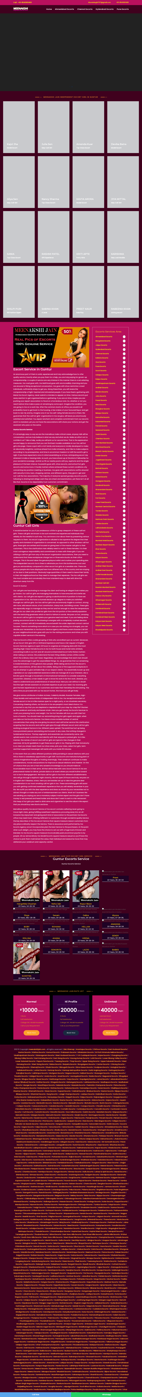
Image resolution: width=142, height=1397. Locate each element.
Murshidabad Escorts (24, 1389)
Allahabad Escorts (73, 1348)
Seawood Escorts (102, 430)
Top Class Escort (83, 148)
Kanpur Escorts (81, 1362)
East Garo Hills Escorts (72, 1234)
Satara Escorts (60, 1225)
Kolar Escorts (107, 1201)
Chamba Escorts (30, 1171)
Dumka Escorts (23, 1186)
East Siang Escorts (61, 1058)
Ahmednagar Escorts (49, 1222)
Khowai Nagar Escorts (42, 1336)
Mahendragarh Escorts (89, 1165)
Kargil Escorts (74, 1177)
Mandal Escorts (75, 1130)
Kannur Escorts (117, 1207)
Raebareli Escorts (113, 1365)
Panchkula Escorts (22, 1168)
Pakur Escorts (75, 1189)
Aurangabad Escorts (79, 1076)
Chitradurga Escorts (73, 1198)
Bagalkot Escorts (118, 1192)
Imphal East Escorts (80, 1231)
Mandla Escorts (27, 1252)
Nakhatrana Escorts (85, 1148)
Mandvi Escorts (54, 1148)
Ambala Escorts (35, 1162)
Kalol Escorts (81, 1142)
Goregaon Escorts (103, 481)
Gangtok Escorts (46, 1300)
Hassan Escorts (66, 1201)
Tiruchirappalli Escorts (29, 1321)
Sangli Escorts (80, 1219)
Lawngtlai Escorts (22, 1240)
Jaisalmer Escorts (30, 1294)
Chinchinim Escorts (23, 1109)
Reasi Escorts (113, 1180)
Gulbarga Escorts (50, 1201)
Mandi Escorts (120, 1171)
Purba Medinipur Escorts (81, 1389)
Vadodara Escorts (105, 1160)
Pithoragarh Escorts (77, 1380)
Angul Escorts (29, 1264)
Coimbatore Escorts (82, 1309)
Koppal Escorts (121, 1201)
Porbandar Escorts (59, 1157)
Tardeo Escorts (102, 511)
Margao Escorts (37, 1115)
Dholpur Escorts (56, 1291)
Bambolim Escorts (44, 1103)
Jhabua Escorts (83, 1249)
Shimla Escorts (22, 1174)
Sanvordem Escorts (97, 1124)
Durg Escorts (52, 1094)
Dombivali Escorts (103, 608)
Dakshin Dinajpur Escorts (115, 1383)
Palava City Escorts (103, 596)
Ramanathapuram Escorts (100, 1315)
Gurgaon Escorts (99, 1162)
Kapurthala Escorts (95, 1282)
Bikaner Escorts (96, 1288)
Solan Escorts (50, 1174)
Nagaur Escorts (21, 1297)
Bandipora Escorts (108, 1174)
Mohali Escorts (38, 1279)
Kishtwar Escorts (103, 1177)
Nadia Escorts (40, 1389)
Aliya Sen (12, 199)
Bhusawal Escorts (31, 1225)
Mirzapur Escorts (49, 1371)
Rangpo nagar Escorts (49, 1303)
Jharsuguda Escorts (119, 1267)
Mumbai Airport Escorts (105, 545)
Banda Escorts (96, 1353)
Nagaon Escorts (72, 1073)
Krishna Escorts (38, 1052)
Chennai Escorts (85, 9)
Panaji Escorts (92, 1118)
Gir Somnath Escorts (110, 1142)
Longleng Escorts (23, 1261)
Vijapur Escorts (29, 1154)
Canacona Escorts (40, 1106)
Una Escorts (62, 1174)
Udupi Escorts (114, 1204)
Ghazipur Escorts (29, 1377)
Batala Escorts (52, 1279)
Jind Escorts (27, 1165)
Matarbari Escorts (29, 1339)
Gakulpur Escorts (41, 1333)
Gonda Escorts (46, 1356)
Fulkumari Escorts (119, 1330)
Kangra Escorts (60, 1171)
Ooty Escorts (41, 1324)
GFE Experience (48, 258)
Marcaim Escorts (23, 1115)
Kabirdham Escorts (104, 1094)
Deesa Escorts (62, 1136)
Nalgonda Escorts (93, 1306)
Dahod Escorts (106, 1139)
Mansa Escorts (94, 1142)
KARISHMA (117, 254)
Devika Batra (118, 144)
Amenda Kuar (84, 144)
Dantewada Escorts (82, 1100)
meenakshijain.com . (37, 1049)
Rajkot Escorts (75, 1157)
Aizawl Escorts (91, 1237)
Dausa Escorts (42, 1291)
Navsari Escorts (85, 1154)
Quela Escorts (60, 1121)
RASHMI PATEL (51, 254)
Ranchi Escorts (45, 1192)
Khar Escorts (101, 549)
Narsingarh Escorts (46, 1339)
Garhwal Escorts (31, 1380)
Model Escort (12, 148)
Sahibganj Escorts (60, 1192)
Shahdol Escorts (118, 1255)
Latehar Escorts (43, 1189)
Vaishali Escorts (78, 1091)
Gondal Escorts (88, 1157)
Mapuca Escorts (96, 1127)
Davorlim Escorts (57, 1112)
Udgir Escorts (101, 1228)
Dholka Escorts (61, 1130)
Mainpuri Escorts (97, 1345)
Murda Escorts (112, 1115)
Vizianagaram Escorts (45, 1055)
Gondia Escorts (118, 1225)
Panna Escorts (108, 1252)
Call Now (35, 1394)
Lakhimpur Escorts (40, 1073)
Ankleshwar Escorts (23, 1139)
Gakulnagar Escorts (24, 1333)
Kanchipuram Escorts (52, 1312)
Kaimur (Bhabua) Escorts (24, 1082)
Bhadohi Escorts (64, 1371)
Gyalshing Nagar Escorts (64, 1300)
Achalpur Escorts (36, 1228)
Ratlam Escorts (37, 1255)
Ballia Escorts (45, 1351)
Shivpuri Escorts (50, 1258)
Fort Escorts (100, 498)
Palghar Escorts (55, 1216)
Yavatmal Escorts (87, 1225)
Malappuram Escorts (88, 1210)
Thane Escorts (101, 553)
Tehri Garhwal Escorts (116, 1380)
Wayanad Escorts (71, 1213)
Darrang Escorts (22, 1067)
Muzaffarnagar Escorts (61, 1374)
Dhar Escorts (79, 1246)
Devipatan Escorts (30, 1356)
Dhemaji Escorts (37, 1067)
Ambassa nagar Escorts (95, 1324)
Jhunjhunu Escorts (76, 1294)
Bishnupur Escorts (25, 1231)
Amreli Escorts (121, 1130)
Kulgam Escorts (117, 1177)
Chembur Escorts (103, 438)
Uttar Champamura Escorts (47, 1345)
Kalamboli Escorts (103, 421)
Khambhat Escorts (82, 1133)
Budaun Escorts (71, 1351)
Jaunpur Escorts (45, 1377)
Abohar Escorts (113, 1279)
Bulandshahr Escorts (73, 1368)
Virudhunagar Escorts (25, 1324)
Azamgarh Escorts (31, 1351)
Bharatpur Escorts (66, 1288)
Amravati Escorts (119, 1216)
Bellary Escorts (77, 1195)
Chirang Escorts (117, 1064)
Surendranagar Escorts (69, 1160)
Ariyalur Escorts (50, 1309)
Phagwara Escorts (77, 1282)
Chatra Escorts (90, 1183)
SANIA (10, 254)
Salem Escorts (119, 1315)
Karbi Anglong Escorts (98, 1070)
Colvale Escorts (39, 1109)
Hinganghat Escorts (116, 1228)
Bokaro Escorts (75, 1183)
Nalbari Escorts (86, 1073)
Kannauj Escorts (28, 1365)
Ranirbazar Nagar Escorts (108, 1339)
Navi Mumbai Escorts (104, 443)
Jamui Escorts (103, 1079)
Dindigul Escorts (22, 1312)
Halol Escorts (19, 1157)
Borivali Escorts (102, 468)
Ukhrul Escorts (55, 1234)
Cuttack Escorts (118, 1264)
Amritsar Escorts (73, 1276)
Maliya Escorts (72, 1154)
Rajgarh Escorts (23, 1255)
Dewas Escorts (66, 1246)
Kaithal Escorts (40, 1165)
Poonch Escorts (70, 1180)
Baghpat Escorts (56, 1368)
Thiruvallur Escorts (85, 1318)
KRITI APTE (83, 254)
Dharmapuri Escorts (118, 1309)
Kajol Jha (12, 144)
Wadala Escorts (102, 515)
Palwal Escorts (120, 1165)
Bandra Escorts (102, 392)
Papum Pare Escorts (45, 1061)
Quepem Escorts (74, 1121)
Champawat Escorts (109, 1377)
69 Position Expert (14, 312)
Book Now (31, 1033)
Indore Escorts (54, 1249)
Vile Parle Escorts (102, 532)
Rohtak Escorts (66, 1168)
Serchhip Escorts (79, 1240)
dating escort (116, 312)
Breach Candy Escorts (105, 451)
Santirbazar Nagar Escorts (38, 1342)
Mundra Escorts (69, 1148)
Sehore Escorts (90, 1255)
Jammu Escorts (60, 1177)
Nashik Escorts (29, 1216)
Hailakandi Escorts (25, 1070)
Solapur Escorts (88, 1216)
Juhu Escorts (101, 396)
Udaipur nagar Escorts (25, 1345)
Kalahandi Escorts (21, 1270)
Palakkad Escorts (105, 1210)
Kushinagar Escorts (116, 1359)
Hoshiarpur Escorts (23, 1279)
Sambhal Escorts (43, 1374)
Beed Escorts (72, 1225)
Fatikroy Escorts (103, 1330)
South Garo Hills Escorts (31, 1237)
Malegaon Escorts (21, 1219)
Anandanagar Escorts (115, 1324)
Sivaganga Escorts (22, 1318)
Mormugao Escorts (97, 1115)
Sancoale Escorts (47, 1124)
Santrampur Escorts (51, 1151)
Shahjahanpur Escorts (116, 1351)
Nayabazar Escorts (30, 1303)
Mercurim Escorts (53, 1115)
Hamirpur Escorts (45, 1171)
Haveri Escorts (80, 1201)
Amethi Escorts (36, 1359)
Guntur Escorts (24, 1052)
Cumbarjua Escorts (85, 1109)
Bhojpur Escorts (28, 1079)
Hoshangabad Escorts (36, 1249)
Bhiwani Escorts (49, 1162)
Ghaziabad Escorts (119, 1368)
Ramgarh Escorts (30, 1192)
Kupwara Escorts (22, 1180)
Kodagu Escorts (94, 1201)
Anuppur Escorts (109, 1240)
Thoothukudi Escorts (119, 1318)
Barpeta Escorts (69, 1064)
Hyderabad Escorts (105, 9)
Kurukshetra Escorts (70, 1165)
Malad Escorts (101, 477)
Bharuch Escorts (121, 1136)
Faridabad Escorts (65, 1162)
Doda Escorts (30, 1177)
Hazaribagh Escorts (95, 1186)
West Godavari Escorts (65, 1055)
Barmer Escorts (50, 1288)
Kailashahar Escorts (77, 1333)
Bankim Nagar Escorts (26, 1327)
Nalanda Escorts (63, 1085)
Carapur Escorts (88, 1106)
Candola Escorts (56, 1106)
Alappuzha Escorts (72, 1207)
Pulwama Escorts (55, 1180)
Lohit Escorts (96, 1058)
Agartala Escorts (55, 1324)
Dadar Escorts (101, 455)
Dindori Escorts (92, 1246)
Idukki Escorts (104, 1207)
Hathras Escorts (42, 1348)
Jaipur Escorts (101, 345)
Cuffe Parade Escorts (104, 574)
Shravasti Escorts (93, 1356)
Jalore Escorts (46, 1294)
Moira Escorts (67, 1115)
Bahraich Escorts (61, 1356)
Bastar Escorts (107, 1091)
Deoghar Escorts (105, 1183)
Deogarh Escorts (20, 1267)
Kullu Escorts (88, 1171)
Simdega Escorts (102, 1192)
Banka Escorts (95, 1076)
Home (49, 9)
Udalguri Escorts (36, 1076)
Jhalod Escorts (120, 1139)
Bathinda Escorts (119, 1276)
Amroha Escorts (96, 1371)
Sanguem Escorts (63, 1124)
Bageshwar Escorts (75, 1377)
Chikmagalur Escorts (54, 1198)
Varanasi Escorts (111, 1374)
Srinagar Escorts (44, 1183)
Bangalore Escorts (103, 341)
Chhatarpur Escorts (117, 1243)
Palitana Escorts (57, 1139)
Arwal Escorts (63, 1076)
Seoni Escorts (104, 1255)
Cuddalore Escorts (100, 1309)
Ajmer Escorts (106, 1285)
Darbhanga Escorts (57, 1079)
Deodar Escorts (75, 1136)
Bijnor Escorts (110, 1371)
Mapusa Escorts (119, 1112)
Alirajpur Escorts (94, 1240)
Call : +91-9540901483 (22, 2)
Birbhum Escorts (97, 1383)
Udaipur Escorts (102, 375)
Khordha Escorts (89, 1270)
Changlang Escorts (119, 1055)
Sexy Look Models (118, 258)
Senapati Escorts (115, 1231)
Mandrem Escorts (104, 1112)
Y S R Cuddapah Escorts (86, 1055)
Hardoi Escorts (62, 1365)
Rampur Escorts (27, 1374)
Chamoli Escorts (92, 1377)
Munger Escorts (29, 1085)
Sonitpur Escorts (118, 1073)
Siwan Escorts (51, 1091)
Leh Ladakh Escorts (39, 1180)
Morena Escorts (58, 1252)
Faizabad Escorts (109, 1356)
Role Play (80, 312)
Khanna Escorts (62, 1282)
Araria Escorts (50, 1076)
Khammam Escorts (42, 1306)
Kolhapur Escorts (51, 1219)
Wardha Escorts (87, 1228)
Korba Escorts (119, 1094)
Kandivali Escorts (103, 485)
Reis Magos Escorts (103, 1121)
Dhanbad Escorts (120, 1183)
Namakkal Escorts (44, 1315)
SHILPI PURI (14, 309)
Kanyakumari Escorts (72, 1312)
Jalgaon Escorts (103, 1216)
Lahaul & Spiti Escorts (104, 1171)
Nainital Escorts (61, 1380)
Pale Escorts (79, 1118)
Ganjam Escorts (68, 1267)
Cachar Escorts (102, 1064)
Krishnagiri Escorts (102, 1312)
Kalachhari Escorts (95, 1333)
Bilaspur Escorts (22, 1094)
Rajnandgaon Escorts (103, 1097)
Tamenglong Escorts (24, 1234)
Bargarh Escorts (75, 1264)
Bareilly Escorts (85, 1351)
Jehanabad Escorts (118, 1079)
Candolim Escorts (71, 1106)
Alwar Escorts (118, 1285)
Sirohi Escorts (116, 1297)
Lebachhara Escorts (79, 1336)
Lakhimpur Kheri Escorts (80, 1365)
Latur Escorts (20, 1222)
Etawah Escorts (109, 1362)
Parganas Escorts (114, 1389)
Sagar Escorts (64, 1255)
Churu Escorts (29, 1291)
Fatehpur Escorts (90, 1348)
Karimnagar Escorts (24, 1306)
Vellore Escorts (99, 1321)
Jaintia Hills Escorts (111, 1234)
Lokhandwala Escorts (104, 528)
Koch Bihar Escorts (88, 1386)
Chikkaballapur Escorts (34, 1198)
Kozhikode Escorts (70, 1210)
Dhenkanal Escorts (36, 1267)
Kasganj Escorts (57, 1348)
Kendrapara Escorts (56, 1270)
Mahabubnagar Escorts (61, 1306)
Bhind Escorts (71, 1243)
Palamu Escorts (88, 1189)
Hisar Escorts (112, 1162)
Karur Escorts (87, 1312)
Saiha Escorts (64, 1240)
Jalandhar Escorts (89, 1276)
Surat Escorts (101, 371)
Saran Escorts (104, 1088)
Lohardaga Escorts (60, 1189)
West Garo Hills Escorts (52, 1237)
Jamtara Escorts (112, 1186)
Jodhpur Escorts (93, 1294)
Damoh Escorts (39, 1246)
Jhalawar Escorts (60, 1294)
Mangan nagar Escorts (108, 1300)
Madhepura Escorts (109, 1082)
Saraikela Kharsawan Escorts (82, 1192)
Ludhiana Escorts (57, 1276)
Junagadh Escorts (64, 1145)
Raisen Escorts (121, 1252)
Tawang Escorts (61, 1061)
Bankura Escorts (64, 1383)
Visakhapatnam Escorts (105, 383)
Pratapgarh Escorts (48, 1297)
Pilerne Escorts (21, 1121)
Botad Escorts (71, 1139)
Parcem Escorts (105, 1118)
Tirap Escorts (75, 1061)
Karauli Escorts (107, 1294)
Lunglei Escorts (37, 1240)
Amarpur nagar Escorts (73, 1324)
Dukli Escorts (90, 1330)
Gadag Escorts (35, 1201)
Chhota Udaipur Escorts (89, 1139)
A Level (44, 312)
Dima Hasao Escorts (84, 1067)
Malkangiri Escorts (119, 1270)
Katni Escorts (96, 1249)
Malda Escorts (118, 1386)
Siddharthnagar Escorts (61, 1353)
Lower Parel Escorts (103, 502)
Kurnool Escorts (53, 1052)
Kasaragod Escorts (22, 1210)
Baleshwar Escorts (59, 1264)
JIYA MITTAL (118, 199)
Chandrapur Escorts (97, 1222)
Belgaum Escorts (62, 1195)
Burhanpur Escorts (100, 1243)
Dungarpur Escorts (72, 1291)
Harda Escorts (20, 1249)
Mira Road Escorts (103, 447)
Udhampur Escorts (60, 1183)
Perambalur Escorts (61, 1315)
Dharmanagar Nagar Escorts (52, 1330)
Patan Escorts (44, 1157)
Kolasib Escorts (121, 1237)
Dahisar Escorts (102, 472)
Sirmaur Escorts (36, 1174)
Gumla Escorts (79, 1186)
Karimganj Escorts (116, 1070)
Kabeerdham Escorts (50, 1100)
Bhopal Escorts (85, 1243)
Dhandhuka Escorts (30, 1130)
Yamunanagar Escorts (110, 1168)
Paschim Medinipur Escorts (58, 1389)
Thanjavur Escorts (38, 1318)
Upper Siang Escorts (90, 1061)
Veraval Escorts (31, 1145)
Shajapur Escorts (20, 1258)
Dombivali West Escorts (105, 617)
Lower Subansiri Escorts (25, 1061)
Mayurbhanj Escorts (22, 1273)
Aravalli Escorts (111, 1133)
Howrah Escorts (40, 1386)
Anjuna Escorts (112, 1100)
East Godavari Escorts (117, 1049)
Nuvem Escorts (40, 1118)
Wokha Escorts (110, 1261)
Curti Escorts (27, 1112)
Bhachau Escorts (117, 1145)
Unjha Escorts (111, 1151)
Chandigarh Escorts (107, 1327)
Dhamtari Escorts (38, 1094)
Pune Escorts (123, 9)
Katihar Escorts (43, 1082)
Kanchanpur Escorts (23, 1336)
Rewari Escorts (52, 1168)
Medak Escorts (79, 1306)
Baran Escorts (37, 1288)
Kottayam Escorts (53, 1210)
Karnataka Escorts (54, 1207)
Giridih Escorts (51, 1186)
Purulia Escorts (99, 1389)
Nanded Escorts (66, 1219)
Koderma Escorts (28, 1189)
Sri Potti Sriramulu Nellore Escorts (109, 1052)
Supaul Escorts (64, 1091)
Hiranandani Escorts (104, 489)
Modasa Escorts (28, 1136)
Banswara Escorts (22, 1288)
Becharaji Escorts (84, 1151)
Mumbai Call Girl (102, 583)
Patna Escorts (119, 1085)
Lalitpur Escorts (66, 1362)
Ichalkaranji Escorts (80, 1222)
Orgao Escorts (67, 1118)
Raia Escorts (88, 1121)
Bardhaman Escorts (80, 1383)
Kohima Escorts (122, 1258)
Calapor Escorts (23, 1106)
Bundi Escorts (110, 1288)
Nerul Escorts (101, 404)
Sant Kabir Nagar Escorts (38, 1353)
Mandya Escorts (22, 1204)
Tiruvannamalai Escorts (81, 1321)
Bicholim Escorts (91, 1103)
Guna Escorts (105, 1246)
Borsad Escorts (67, 1133)
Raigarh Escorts (72, 1097)
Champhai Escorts (106, 1237)
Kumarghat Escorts (61, 1336)
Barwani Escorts (45, 1243)
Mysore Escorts (36, 1204)
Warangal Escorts (35, 1309)
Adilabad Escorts (102, 1303)
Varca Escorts (55, 1127)
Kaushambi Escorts (106, 1348)
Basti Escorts (21, 1353)
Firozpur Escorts (45, 1285)
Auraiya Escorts (95, 1362)
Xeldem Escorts (81, 1127)
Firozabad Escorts (80, 1345)
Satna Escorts (77, 1255)
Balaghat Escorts (30, 1243)
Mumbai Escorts (100, 1213)
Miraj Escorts (64, 1222)
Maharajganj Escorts (22, 1362)
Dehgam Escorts (67, 1142)
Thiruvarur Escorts (101, 1318)
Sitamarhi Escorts (36, 1091)
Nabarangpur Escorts (41, 1273)
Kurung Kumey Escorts (79, 1058)
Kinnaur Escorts (74, 1171)
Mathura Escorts (112, 1345)
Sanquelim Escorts (80, 1124)
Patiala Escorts (104, 1276)
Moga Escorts (100, 1279)
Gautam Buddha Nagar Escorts (96, 1368)
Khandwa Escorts (111, 1249)
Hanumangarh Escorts (110, 1291)
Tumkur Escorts (100, 1204)
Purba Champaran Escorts (25, 1088)
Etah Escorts (29, 1348)
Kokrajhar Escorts (23, 1073)
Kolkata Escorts (102, 358)
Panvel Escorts (101, 426)
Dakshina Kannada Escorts (94, 1198)
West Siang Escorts (40, 1064)
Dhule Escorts (33, 1222)
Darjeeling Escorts (24, 1386)
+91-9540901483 (122, 2)
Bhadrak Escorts (103, 1264)
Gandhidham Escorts (23, 1148)
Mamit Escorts (51, 1240)
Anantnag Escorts (76, 1174)
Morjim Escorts (81, 1115)
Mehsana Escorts (68, 1151)
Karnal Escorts (54, 1165)
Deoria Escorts (100, 1359)
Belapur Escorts (102, 413)
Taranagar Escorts (97, 1342)
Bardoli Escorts (52, 1160)
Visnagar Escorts (44, 1154)
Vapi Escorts (21, 1162)
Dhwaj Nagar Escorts (74, 1330)
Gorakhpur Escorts (85, 1359)
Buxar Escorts (42, 1079)
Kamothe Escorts (102, 417)
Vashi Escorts (101, 434)
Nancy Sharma (50, 199)
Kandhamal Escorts (38, 1270)
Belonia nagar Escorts (45, 1327)
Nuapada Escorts (74, 1273)
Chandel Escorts (42, 1231)
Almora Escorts (59, 1377)
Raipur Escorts (101, 379)
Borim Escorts (105, 1103)
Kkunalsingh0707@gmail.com (99, 2)
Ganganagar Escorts (90, 1291)
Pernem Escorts (120, 1118)
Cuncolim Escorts (101, 1109)
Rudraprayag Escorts (96, 1380)
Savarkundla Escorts (37, 1133)
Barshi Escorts (22, 1228)
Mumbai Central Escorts (105, 506)
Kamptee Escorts (103, 1225)
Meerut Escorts (41, 1368)
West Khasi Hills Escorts (74, 1237)
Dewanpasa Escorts (30, 1330)
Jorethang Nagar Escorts (87, 1300)
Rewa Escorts (50, 1255)
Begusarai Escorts (110, 1076)
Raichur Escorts (50, 1204)
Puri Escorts (88, 1273)
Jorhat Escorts (40, 1070)
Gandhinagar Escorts (50, 1142)
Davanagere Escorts (115, 1198)
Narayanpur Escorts (56, 1097)
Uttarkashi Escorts (48, 1383)
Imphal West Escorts (98, 1231)
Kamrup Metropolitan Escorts (75, 1070)
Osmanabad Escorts (53, 1228)
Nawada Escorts (78, 1085)
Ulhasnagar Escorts (104, 562)
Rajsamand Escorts (66, 1297)
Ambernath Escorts (103, 604)
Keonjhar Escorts (73, 1270)
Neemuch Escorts (93, 1252)
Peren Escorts (68, 1261)
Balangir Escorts (43, 1264)
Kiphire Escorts (108, 1258)
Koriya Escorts (20, 1097)
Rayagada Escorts (102, 1273)
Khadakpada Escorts (104, 630)
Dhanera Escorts (91, 1136)
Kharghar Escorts (103, 409)
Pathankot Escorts (85, 1279)
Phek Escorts (80, 1261)
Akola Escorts (122, 1219)
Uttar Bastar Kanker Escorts (28, 1100)
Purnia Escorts (43, 1088)
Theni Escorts (53, 1318)
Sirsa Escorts (79, 1168)
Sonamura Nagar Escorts (77, 1342)
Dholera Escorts (46, 1130)
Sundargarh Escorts (40, 1276)
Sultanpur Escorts (68, 1359)
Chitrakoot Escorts (80, 1353)
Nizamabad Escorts (111, 1306)
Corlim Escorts (53, 1109)
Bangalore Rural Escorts (43, 1195)
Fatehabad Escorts (82, 1162)
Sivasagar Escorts (102, 1073)
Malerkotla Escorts (32, 1282)
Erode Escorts (36, 1312)
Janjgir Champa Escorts (69, 1094)
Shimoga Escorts (85, 1204)
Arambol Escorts (28, 1103)
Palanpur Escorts (106, 1136)
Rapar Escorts (101, 1148)
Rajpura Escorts (31, 1285)
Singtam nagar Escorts (83, 1303)
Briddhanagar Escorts (88, 1327)
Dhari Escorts (21, 1133)
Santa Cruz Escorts (103, 536)
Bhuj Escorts (91, 1145)
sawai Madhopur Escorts (86, 1297)
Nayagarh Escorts (58, 1273)
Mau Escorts (58, 1351)
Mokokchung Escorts (40, 1261)
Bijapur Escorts (121, 1091)
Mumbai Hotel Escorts (104, 540)
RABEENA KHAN (121, 309)
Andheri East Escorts (104, 570)
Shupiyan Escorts (28, 1183)
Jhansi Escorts (52, 1362)
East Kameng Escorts (43, 1058)
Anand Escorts (53, 1133)
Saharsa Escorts (72, 1088)
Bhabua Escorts (93, 1091)
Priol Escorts (48, 1121)
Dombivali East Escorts (105, 613)
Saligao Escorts (118, 1121)
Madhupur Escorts (113, 1336)
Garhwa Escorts (37, 1186)
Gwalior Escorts (119, 1246)
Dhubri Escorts (52, 1067)
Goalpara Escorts (101, 1067)
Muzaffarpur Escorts (46, 1085)
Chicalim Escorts (103, 1106)
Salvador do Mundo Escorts (26, 1124)
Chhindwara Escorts (23, 1246)
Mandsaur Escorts (43, 1252)
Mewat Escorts (107, 1165)
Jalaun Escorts (39, 1362)
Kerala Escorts (86, 1213)
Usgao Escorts (28, 1127)
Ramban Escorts (99, 1180)
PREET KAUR (84, 309)
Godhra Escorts (119, 1154)
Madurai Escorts (118, 1312)
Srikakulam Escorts (86, 1052)
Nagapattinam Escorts (25, 1315)
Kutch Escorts (79, 1145)
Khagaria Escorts (58, 1082)
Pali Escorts (34, 1297)
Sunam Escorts (77, 1285)
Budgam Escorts (92, 1174)
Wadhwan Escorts (88, 1160)
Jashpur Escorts (87, 1094)
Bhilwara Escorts (82, 1288)
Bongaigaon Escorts (86, 1064)
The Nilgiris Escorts (68, 1318)
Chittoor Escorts (100, 1049)
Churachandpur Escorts (60, 1231)
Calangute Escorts (121, 1103)
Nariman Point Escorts (105, 519)
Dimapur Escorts (93, 1258)
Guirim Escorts (89, 1112)
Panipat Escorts (37, 1168)
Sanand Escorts (89, 1130)
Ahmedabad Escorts (64, 9)
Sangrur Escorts (47, 1282)
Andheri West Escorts (104, 566)
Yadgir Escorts (39, 1207)
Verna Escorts (68, 1127)
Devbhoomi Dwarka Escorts (28, 1142)
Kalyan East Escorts (104, 621)
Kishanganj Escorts (75, 1082)
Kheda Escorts (114, 1148)
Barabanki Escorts (51, 1359)
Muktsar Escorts (111, 1282)
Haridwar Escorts (46, 1380)
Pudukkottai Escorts (79, 1315)
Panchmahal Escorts (102, 1154)
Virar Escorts (41, 1216)
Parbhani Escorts (115, 1222)
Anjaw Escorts (104, 1055)
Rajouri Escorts (85, 1180)
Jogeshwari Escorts (103, 460)
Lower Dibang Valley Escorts (114, 1058)
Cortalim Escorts (68, 1109)
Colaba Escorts (102, 523)
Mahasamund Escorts (37, 1097)
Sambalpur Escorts (120, 1273)
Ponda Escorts (35, 1121)
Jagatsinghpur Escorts (86, 1267)
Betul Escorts (58, 1243)
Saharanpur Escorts (80, 1374)
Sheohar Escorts (20, 1091)
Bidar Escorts (89, 1195)
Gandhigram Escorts (58, 1333)
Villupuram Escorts (114, 1321)
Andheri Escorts (102, 388)
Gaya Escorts (72, 1079)
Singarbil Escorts (58, 1342)
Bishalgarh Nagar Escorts (67, 1327)
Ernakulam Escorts (89, 1207)
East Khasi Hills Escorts (92, 1234)
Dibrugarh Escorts (66, 1067)
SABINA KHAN (50, 309)
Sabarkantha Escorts (106, 1157)
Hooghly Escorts (55, 1386)
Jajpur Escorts (103, 1267)
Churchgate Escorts (104, 464)
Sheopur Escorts (36, 1258)
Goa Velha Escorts (73, 1112)
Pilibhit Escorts (99, 1351)
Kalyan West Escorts (104, 625)
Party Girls (80, 258)
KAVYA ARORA (85, 199)
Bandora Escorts (60, 1103)
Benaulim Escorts (76, 1103)
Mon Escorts (56, 1261)
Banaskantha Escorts (46, 1136)
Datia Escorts (53, 1246)
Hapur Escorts (20, 1371)
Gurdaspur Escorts (68, 1279)
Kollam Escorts (38, 1210)
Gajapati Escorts (53, 1267)
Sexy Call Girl (47, 148)
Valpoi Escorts (41, 1127)
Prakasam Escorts (68, 1052)
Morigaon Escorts (56, 1073)
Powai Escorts (101, 400)
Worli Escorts (101, 494)
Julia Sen (47, 144)
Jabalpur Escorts (68, 1249)
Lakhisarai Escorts (91, 1082)
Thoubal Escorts (41, 1234)
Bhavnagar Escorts (41, 1139)
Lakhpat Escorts (40, 1148)
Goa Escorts (101, 362)
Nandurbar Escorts (72, 1228)
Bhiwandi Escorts (95, 1219)
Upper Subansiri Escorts (111, 1061)
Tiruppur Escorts (63, 1321)
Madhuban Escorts (97, 1336)
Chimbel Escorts (118, 1106)
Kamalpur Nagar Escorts (114, 1333)
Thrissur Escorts (55, 1213)
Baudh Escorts (89, 1264)
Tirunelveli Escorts (47, 1321)
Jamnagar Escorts (47, 1145)
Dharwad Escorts (21, 1201)
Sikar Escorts (103, 1297)
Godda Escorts (65, 1186)
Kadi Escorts (98, 1151)
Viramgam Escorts (105, 1130)
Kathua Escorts (88, 1177)
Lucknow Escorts (98, 1365)
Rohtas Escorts (57, 1088)
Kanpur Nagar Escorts (45, 1365)
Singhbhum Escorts (104, 1189)
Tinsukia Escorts (21, 1076)
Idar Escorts (27, 1160)
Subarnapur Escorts (22, 1276)
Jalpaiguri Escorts (71, 1386)
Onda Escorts (53, 1118)
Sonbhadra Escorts (80, 1371)
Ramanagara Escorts (68, 1204)
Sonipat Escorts (92, 1168)
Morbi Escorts (58, 1154)
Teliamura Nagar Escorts (116, 1342)
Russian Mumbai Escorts (105, 587)
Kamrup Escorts (54, 1070)
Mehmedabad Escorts (32, 1151)
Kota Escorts (120, 1294)
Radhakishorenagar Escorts (84, 1339)
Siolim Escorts (113, 1124)
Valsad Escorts (120, 1160)
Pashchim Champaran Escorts (99, 1085)
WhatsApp (106, 1394)
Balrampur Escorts (77, 1356)
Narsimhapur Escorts (75, 1252)
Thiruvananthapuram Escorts (35, 1213)
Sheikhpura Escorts (119, 1088)
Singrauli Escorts (78, 1258)
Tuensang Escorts (94, 1261)
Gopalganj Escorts (87, 1079)
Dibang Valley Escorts (24, 1058)
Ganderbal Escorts (45, 1177)
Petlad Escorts (98, 1133)
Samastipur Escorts (88, 1088)
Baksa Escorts (55, 1064)
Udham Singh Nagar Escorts (27, 1383)
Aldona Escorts (98, 1100)
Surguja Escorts (120, 1097)
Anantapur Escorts (84, 1049)
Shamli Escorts (96, 1374)
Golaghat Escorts (117, 1067)
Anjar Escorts (103, 1145)
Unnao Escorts (28, 1368)
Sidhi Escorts (64, 1258)
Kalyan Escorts (102, 557)
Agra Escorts (66, 1345)
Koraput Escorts (104, 1270)
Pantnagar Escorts (63, 1339)
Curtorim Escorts (42, 1112)
